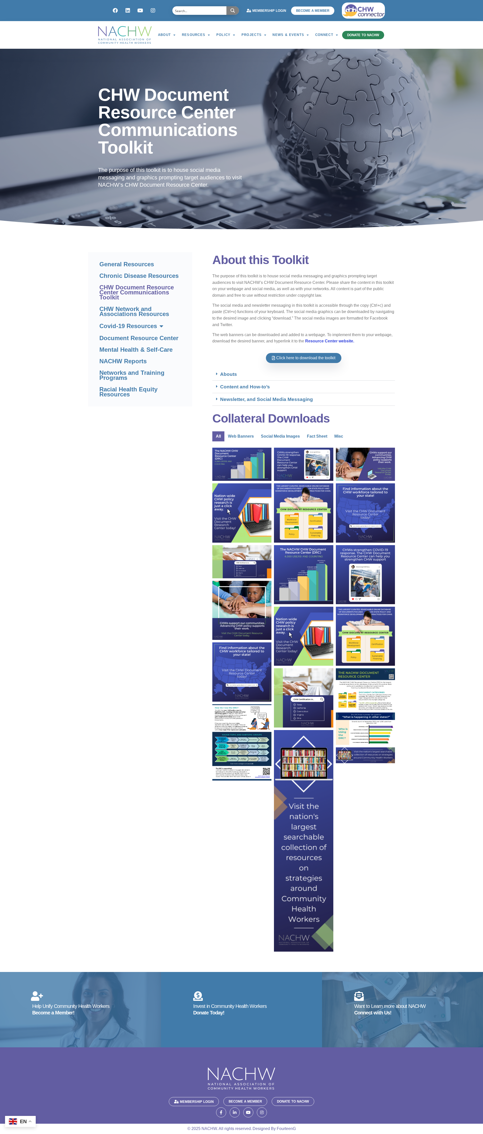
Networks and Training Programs (132, 375)
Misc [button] (338, 436)
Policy (223, 35)
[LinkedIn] (235, 1112)
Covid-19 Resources (128, 326)
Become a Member (312, 11)
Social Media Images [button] (280, 436)
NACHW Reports (123, 361)
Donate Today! (208, 1012)
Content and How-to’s (245, 386)
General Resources (126, 264)
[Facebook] (115, 10)
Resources (194, 35)
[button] (303, 374)
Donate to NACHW (363, 35)
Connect (324, 35)
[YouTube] (248, 1112)
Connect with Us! (372, 1012)
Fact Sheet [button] (317, 436)
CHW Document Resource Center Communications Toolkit (136, 292)
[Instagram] (152, 10)
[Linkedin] (127, 10)
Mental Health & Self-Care (136, 349)
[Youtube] (140, 10)
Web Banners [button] (241, 436)
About (164, 35)
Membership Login (269, 11)
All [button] (218, 436)
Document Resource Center (138, 338)
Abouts (228, 374)
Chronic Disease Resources (139, 275)
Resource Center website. (329, 341)
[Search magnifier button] (232, 10)
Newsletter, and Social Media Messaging (266, 399)
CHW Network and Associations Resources (134, 311)
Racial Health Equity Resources (128, 392)
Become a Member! (53, 1012)
